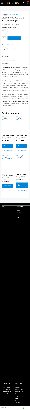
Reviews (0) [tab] (5, 63)
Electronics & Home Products (10, 14)
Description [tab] (5, 56)
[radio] (3, 31)
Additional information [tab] (8, 60)
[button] (2, 3)
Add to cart (14, 38)
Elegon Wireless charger (9, 27)
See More (7, 145)
